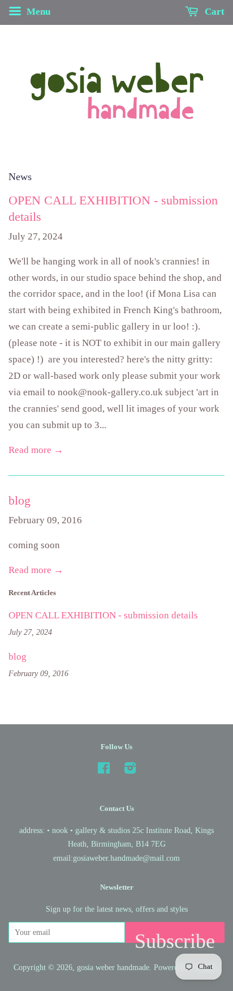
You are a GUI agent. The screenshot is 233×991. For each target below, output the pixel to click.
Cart (213, 11)
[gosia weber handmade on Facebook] (103, 770)
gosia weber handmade (113, 967)
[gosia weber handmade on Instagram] (130, 770)
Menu (37, 11)
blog (19, 500)
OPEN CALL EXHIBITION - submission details (103, 615)
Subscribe (175, 936)
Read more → (35, 450)
